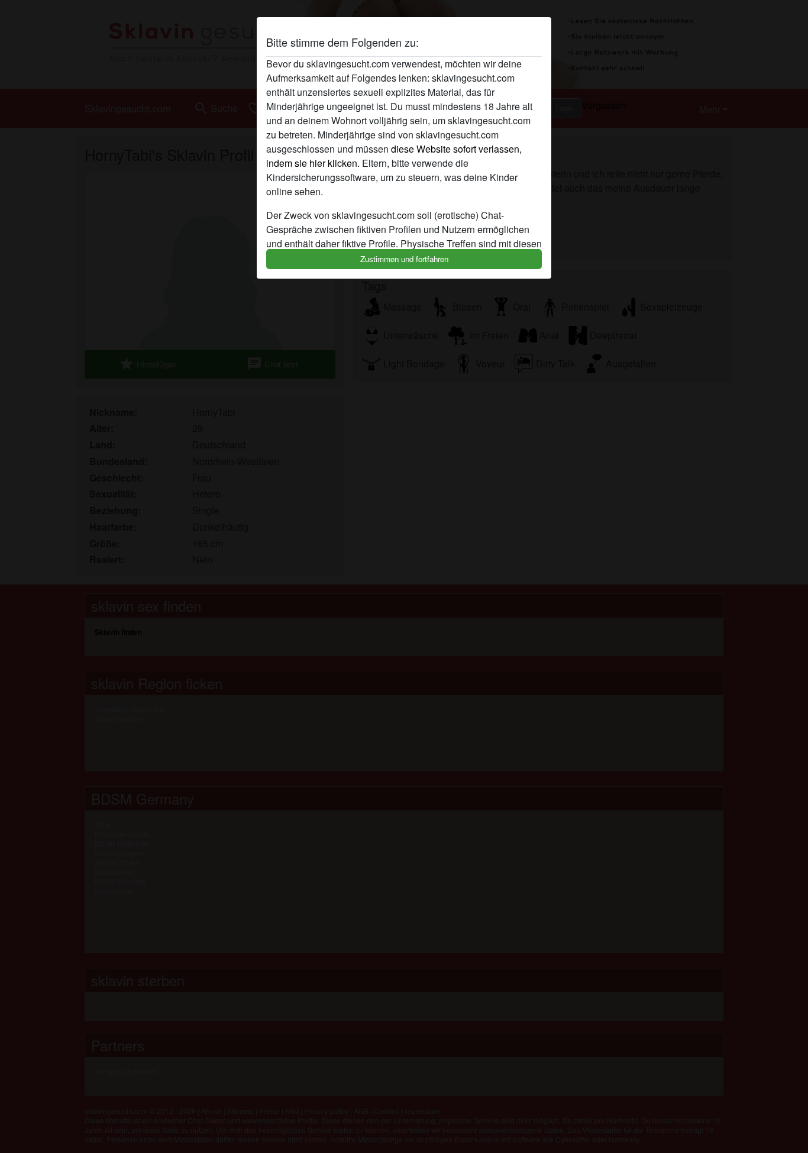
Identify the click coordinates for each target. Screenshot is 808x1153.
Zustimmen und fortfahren (404, 258)
